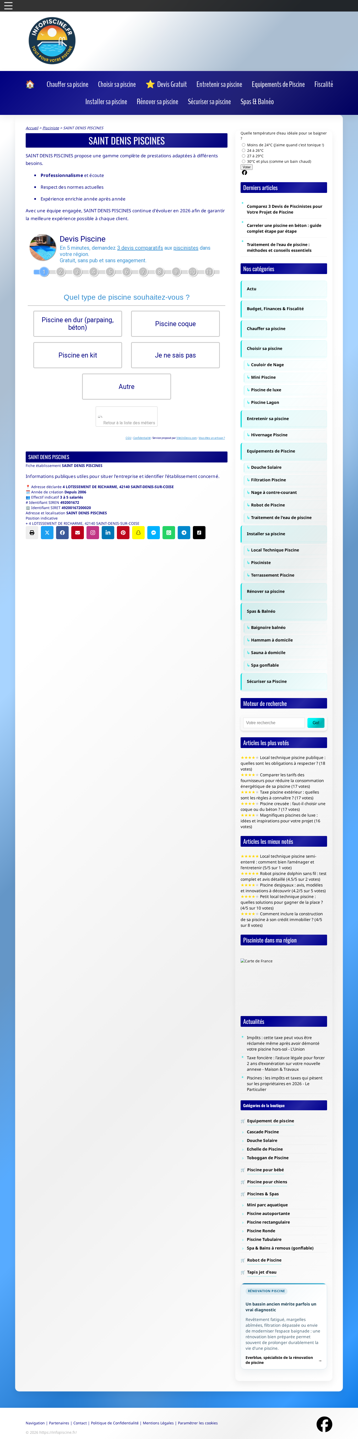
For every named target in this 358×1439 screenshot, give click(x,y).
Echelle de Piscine (265, 1149)
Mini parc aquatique (267, 1205)
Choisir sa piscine (264, 348)
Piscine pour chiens (267, 1182)
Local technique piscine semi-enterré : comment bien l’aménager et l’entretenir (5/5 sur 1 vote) (278, 862)
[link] (31, 84)
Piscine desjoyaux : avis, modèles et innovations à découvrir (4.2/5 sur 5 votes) (283, 888)
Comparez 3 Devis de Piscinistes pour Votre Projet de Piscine (284, 209)
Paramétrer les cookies (198, 1422)
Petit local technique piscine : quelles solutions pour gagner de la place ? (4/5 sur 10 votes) (282, 902)
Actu (251, 289)
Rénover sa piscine (266, 591)
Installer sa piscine (266, 534)
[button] (32, 532)
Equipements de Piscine (271, 451)
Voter (247, 167)
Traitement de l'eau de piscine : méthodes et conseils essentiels (279, 247)
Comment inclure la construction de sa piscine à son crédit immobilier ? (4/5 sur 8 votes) (282, 919)
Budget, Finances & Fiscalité (275, 308)
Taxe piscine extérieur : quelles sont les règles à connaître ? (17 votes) (280, 795)
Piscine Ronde (261, 1231)
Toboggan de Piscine (268, 1158)
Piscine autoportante (268, 1213)
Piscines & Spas (263, 1194)
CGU (128, 438)
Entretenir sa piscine (268, 418)
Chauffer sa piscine (266, 328)
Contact (80, 1422)
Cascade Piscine (263, 1132)
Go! (316, 723)
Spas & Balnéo (261, 611)
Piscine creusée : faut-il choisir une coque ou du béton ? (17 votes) (283, 806)
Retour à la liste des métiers (128, 422)
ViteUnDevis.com (186, 438)
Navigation (35, 1422)
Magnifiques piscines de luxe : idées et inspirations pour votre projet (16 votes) (280, 820)
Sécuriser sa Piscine (267, 681)
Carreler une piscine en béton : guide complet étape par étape (284, 228)
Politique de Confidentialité (115, 1422)
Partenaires (59, 1422)
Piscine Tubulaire (264, 1239)
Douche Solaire (262, 1140)
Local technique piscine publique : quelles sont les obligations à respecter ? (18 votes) (283, 763)
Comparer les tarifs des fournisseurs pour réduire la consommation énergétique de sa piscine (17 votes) (282, 780)
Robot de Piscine (264, 1260)
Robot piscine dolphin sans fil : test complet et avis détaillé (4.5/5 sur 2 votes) (284, 876)
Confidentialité (142, 438)
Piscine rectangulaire (268, 1222)
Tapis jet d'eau (261, 1272)
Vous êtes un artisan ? (212, 438)
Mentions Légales (158, 1422)
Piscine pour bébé (265, 1170)
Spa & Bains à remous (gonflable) (280, 1248)
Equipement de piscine (270, 1121)
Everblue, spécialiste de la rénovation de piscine (279, 1360)
